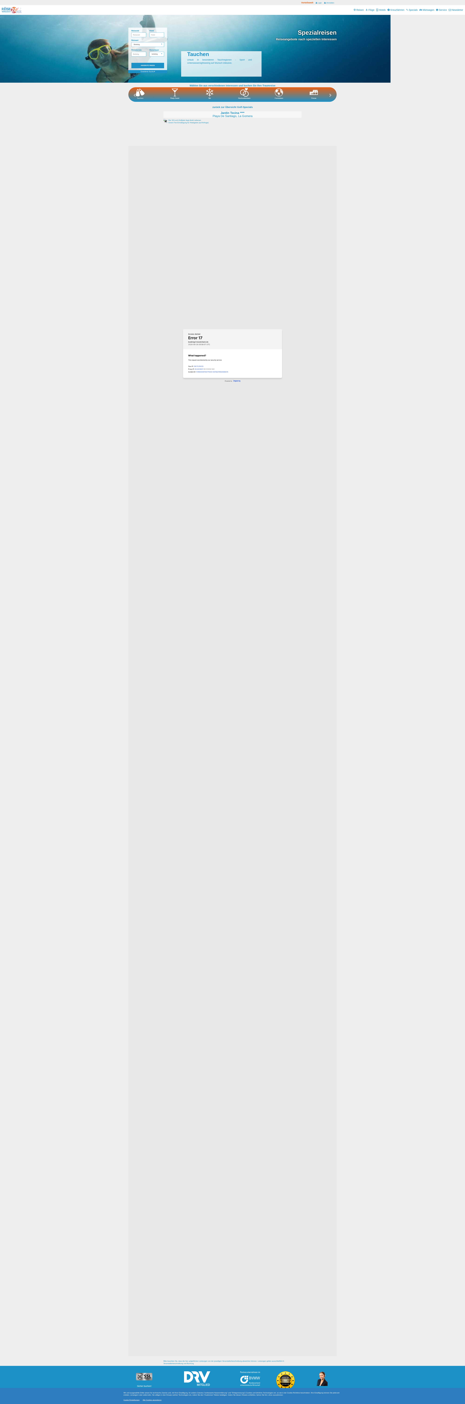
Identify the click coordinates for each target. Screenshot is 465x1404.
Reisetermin (136, 50)
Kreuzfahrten (397, 10)
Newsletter (457, 10)
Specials (413, 10)
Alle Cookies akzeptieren (152, 1400)
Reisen (360, 10)
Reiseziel (135, 31)
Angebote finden (148, 65)
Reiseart (134, 40)
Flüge (371, 10)
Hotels (382, 10)
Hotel (151, 31)
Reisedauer (154, 50)
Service (442, 10)
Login (319, 3)
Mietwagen (428, 10)
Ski (266, 54)
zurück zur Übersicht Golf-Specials (232, 107)
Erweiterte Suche (147, 71)
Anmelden (330, 3)
